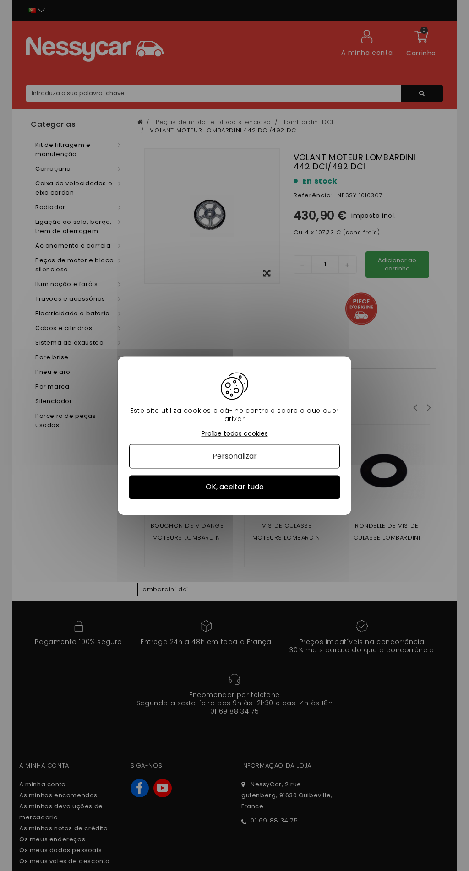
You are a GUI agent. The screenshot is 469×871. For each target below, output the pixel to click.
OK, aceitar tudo (235, 487)
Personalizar (235, 456)
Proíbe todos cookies (235, 434)
